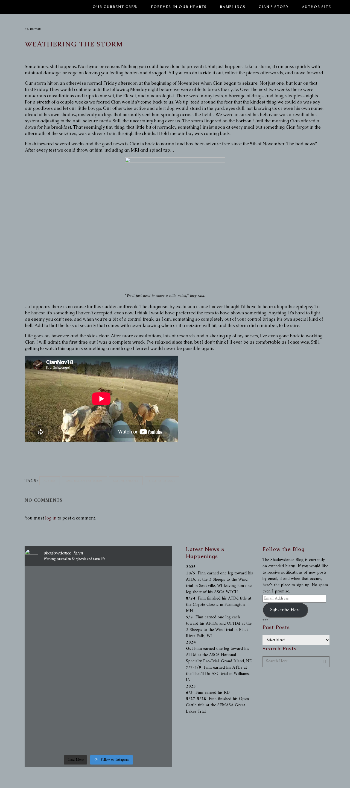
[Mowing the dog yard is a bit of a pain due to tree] (98, 591)
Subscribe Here (285, 610)
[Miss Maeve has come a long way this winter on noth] (98, 719)
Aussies (50, 481)
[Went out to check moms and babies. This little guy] (48, 703)
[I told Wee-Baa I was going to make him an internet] (148, 631)
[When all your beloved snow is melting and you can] (148, 710)
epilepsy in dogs (162, 481)
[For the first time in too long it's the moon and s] (148, 585)
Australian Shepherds (84, 481)
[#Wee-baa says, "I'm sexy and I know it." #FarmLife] (98, 625)
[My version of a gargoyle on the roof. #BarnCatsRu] (48, 578)
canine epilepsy (125, 481)
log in (50, 518)
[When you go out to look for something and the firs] (48, 650)
